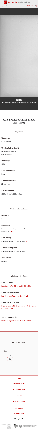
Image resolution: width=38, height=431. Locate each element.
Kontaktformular (19, 389)
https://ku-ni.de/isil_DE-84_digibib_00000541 (16, 286)
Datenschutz (19, 413)
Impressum (19, 408)
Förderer (19, 396)
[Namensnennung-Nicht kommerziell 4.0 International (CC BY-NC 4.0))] (19, 100)
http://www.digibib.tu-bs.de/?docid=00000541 (16, 321)
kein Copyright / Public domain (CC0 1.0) (14, 296)
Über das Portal (19, 384)
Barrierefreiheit (19, 401)
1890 (10, 359)
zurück (6, 6)
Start (19, 378)
